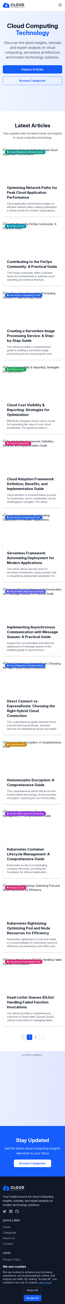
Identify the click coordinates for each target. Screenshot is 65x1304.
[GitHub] (17, 1211)
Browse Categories (32, 80)
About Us (9, 1238)
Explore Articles (32, 69)
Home (6, 1227)
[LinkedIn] (10, 1211)
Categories (9, 1232)
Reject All (32, 1290)
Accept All (32, 1298)
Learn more (44, 1282)
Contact (8, 1243)
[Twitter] (4, 1211)
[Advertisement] (32, 1089)
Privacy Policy (12, 1259)
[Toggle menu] (60, 5)
